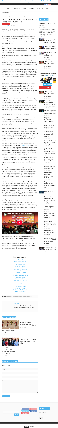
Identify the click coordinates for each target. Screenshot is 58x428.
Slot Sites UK (20, 283)
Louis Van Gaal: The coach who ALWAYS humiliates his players (50, 240)
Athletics (8, 24)
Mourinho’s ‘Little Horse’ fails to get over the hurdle (49, 166)
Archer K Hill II (6, 25)
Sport (24, 9)
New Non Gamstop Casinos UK (20, 261)
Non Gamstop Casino (20, 260)
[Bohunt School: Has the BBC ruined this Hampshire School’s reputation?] (10, 341)
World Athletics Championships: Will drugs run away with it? (28, 324)
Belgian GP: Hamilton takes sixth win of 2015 (49, 119)
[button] (54, 8)
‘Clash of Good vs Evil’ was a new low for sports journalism (50, 64)
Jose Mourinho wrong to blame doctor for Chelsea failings (49, 199)
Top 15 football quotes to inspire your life (49, 207)
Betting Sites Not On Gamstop (20, 274)
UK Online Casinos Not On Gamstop (21, 293)
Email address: (42, 412)
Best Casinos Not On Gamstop (20, 269)
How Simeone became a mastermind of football (48, 175)
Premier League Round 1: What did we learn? (49, 215)
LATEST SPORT (45, 87)
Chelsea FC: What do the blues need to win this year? (50, 142)
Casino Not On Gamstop (20, 286)
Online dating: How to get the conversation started (50, 54)
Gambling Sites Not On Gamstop (20, 289)
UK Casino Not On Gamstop (20, 280)
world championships (27, 296)
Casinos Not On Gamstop (20, 266)
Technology (31, 9)
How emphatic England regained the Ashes (49, 232)
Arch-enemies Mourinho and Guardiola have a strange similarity (49, 150)
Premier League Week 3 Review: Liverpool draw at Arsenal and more (49, 103)
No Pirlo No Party (49, 191)
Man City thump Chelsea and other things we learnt (49, 159)
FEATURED (44, 19)
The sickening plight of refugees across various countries (50, 40)
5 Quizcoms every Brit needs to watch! (50, 47)
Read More (32, 426)
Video (47, 9)
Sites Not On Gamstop (21, 277)
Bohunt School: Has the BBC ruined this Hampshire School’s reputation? (10, 350)
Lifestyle (7, 9)
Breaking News (29, 423)
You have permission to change (47, 25)
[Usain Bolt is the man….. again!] (10, 324)
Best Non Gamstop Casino (20, 291)
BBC (7, 296)
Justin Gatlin (12, 296)
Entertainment (16, 9)
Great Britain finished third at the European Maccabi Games (50, 223)
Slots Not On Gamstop (21, 271)
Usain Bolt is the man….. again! (10, 331)
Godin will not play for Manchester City (50, 248)
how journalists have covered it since (25, 66)
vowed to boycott (25, 145)
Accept (26, 426)
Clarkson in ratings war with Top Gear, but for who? (28, 341)
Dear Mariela (5, 13)
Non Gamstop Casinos (20, 263)
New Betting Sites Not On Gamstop (20, 275)
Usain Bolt (18, 296)
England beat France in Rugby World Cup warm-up (49, 184)
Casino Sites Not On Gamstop (20, 282)
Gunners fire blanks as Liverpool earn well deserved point (50, 111)
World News (40, 9)
